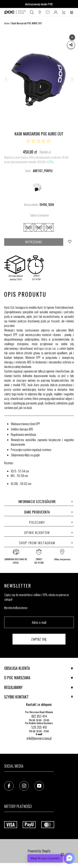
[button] (51, 858)
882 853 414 (39, 716)
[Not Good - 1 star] (28, 141)
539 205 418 (39, 727)
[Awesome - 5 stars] (49, 141)
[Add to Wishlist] (70, 242)
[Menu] (72, 12)
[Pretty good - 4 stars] (43, 141)
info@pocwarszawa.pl (39, 738)
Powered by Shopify (39, 850)
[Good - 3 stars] (38, 141)
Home (6, 23)
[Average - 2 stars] (33, 141)
